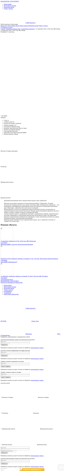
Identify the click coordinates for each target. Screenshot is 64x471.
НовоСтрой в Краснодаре (11, 294)
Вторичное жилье (9, 7)
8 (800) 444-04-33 (31, 22)
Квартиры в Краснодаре (13, 29)
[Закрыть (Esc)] (1, 468)
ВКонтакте (29, 334)
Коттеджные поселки (22, 25)
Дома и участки (8, 8)
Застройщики (8, 291)
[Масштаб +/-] (6, 468)
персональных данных (37, 347)
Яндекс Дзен (35, 321)
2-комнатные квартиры (27, 29)
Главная (3, 29)
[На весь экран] (4, 468)
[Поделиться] (3, 468)
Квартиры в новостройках (8, 25)
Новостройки (8, 4)
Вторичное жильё (33, 25)
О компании (7, 293)
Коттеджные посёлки (10, 5)
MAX (58, 334)
